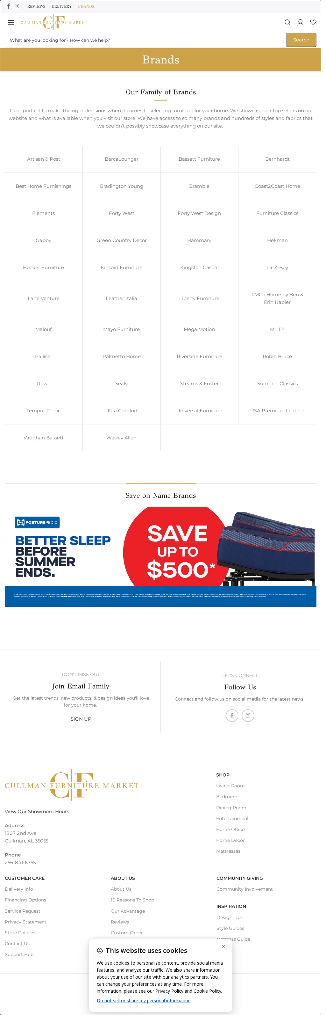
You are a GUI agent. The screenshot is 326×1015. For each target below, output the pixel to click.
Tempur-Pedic (43, 411)
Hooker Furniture (43, 267)
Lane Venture (44, 298)
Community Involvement (244, 889)
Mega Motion (199, 329)
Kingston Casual (199, 267)
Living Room (230, 786)
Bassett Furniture (199, 159)
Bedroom (226, 796)
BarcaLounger (121, 159)
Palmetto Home (122, 356)
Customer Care (25, 878)
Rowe (43, 383)
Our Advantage (128, 911)
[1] (10, 602)
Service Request (22, 911)
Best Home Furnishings (43, 186)
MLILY (277, 329)
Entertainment (232, 818)
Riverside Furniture (199, 356)
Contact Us (17, 943)
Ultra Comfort (121, 411)
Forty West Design (199, 213)
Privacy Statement (25, 922)
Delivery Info (19, 889)
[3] (22, 602)
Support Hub (19, 954)
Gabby (43, 240)
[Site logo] (54, 22)
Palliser (43, 356)
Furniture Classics (277, 213)
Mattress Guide (233, 939)
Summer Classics (277, 383)
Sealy (121, 383)
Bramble (199, 186)
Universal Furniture (199, 411)
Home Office (230, 829)
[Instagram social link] (16, 6)
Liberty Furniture (199, 298)
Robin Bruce (277, 356)
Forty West (121, 213)
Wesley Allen (121, 438)
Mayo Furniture (121, 329)
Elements (43, 213)
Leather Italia (121, 298)
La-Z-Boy (277, 267)
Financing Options (25, 900)
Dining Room (231, 808)
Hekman (277, 240)
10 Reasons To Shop (132, 900)
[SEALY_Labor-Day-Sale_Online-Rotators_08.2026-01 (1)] (160, 557)
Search (301, 40)
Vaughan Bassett (44, 438)
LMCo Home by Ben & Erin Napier (277, 298)
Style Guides (230, 928)
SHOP (223, 775)
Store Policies (20, 933)
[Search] (287, 22)
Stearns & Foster (199, 383)
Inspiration (231, 906)
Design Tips (229, 917)
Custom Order (127, 933)
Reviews (120, 922)
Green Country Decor (121, 240)
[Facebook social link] (8, 6)
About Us (123, 878)
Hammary (199, 240)
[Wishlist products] (313, 22)
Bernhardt (277, 159)
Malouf (43, 329)
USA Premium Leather (277, 411)
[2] (16, 602)
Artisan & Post (43, 159)
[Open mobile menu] (11, 22)
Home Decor (230, 840)
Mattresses (228, 851)
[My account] (300, 22)
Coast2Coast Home (277, 186)
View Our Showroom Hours (37, 811)
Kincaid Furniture (121, 267)
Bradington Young (121, 186)
